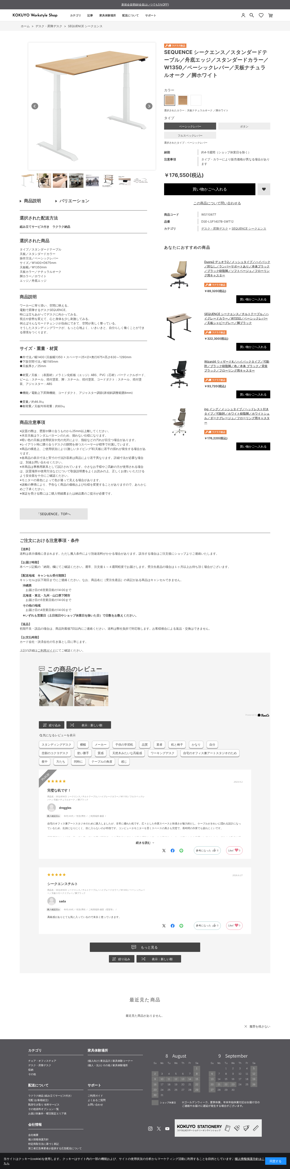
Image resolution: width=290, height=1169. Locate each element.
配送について (130, 15)
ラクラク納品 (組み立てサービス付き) (49, 1095)
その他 (32, 1074)
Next (149, 106)
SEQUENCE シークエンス (249, 228)
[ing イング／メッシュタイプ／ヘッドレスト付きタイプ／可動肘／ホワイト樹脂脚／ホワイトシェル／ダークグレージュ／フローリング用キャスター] (182, 422)
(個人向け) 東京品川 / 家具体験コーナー (110, 1060)
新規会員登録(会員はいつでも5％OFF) (145, 4)
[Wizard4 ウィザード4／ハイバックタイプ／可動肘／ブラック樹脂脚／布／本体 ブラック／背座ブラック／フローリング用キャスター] (182, 374)
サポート (150, 15)
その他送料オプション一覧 (43, 1109)
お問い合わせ (95, 1104)
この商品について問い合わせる (217, 203)
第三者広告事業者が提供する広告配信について (55, 1148)
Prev (34, 106)
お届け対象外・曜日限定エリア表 (47, 1113)
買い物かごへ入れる (210, 189)
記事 (90, 15)
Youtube (167, 1128)
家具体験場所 (107, 15)
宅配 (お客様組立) (38, 1100)
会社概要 (33, 1134)
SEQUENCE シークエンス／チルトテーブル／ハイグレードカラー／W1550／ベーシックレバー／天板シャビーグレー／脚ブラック (236, 318)
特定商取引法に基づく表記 (43, 1143)
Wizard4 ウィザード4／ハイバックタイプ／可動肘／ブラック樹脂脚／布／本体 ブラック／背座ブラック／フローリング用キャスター (236, 366)
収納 (30, 1069)
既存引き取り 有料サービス (43, 1104)
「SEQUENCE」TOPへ (54, 514)
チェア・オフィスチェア (42, 1060)
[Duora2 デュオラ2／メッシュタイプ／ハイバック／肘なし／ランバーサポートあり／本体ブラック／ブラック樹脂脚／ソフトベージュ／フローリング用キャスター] (182, 275)
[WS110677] (28, 180)
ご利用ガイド (46, 650)
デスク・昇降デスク (214, 228)
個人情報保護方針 (38, 1139)
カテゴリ (75, 15)
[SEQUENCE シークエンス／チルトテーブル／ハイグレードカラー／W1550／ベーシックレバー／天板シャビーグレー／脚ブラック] (182, 327)
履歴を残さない (259, 1026)
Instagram (150, 1128)
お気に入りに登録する (264, 189)
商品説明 (32, 200)
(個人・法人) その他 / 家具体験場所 (108, 1065)
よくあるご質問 (97, 1100)
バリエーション (74, 200)
